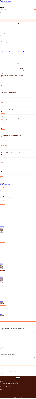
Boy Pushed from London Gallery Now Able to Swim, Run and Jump (5, 184)
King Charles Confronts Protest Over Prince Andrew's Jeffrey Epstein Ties (8, 354)
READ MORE (3, 78)
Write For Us (15, 397)
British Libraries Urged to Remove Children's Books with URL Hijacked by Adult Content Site (12, 75)
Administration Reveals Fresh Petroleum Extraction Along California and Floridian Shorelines (10, 345)
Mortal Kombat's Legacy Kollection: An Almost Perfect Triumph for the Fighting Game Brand (6, 197)
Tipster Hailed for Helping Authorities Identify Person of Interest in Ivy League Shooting (11, 152)
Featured (1, 393)
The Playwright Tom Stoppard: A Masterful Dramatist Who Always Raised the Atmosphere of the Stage (9, 382)
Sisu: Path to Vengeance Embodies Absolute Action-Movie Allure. (8, 161)
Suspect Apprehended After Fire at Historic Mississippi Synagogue (8, 92)
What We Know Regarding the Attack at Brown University (5, 1)
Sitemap (21, 397)
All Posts (1, 390)
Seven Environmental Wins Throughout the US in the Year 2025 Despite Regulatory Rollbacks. (12, 118)
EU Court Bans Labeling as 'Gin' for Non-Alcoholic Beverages (5, 2)
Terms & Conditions (18, 397)
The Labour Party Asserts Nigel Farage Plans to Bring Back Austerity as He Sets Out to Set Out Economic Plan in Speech (12, 328)
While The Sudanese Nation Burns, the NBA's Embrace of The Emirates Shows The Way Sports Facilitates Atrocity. (13, 51)
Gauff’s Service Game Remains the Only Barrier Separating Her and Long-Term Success (11, 135)
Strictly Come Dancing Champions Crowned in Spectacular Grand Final (6, 386)
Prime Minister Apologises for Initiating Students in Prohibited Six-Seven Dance (10, 109)
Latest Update (1, 0)
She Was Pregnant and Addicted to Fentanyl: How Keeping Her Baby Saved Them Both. (9, 371)
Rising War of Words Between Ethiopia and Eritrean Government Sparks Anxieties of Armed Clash (9, 383)
